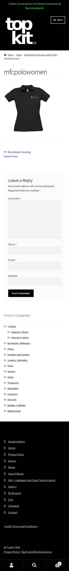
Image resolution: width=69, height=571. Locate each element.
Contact (13, 512)
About (11, 467)
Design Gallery (16, 441)
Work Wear (13, 388)
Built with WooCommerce (37, 551)
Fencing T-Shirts (20, 337)
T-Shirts (12, 326)
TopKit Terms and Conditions (21, 526)
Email (12, 260)
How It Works (16, 473)
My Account (14, 493)
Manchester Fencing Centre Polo (40, 54)
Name (12, 244)
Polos (19, 54)
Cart (10, 499)
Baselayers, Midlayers (19, 343)
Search (34, 565)
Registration (14, 410)
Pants (11, 377)
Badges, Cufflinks (17, 405)
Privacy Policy (16, 454)
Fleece (11, 348)
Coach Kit (13, 394)
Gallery (12, 486)
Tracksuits (13, 382)
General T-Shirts (19, 332)
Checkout (13, 506)
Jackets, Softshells (17, 360)
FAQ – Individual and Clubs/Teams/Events (31, 480)
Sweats (11, 371)
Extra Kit (12, 399)
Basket (53, 562)
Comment (15, 198)
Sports (12, 461)
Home (11, 54)
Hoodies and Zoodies (18, 354)
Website (13, 275)
